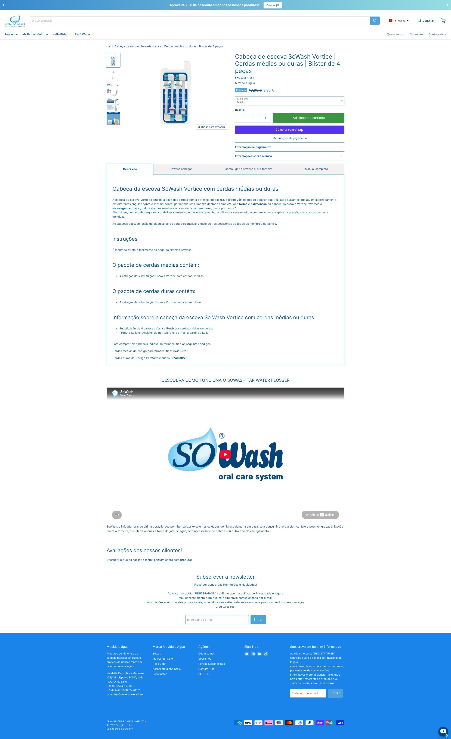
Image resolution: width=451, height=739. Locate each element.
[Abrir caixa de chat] (443, 732)
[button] (399, 20)
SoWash (10, 34)
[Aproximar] (375, 21)
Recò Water (83, 34)
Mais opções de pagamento (290, 138)
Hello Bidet (60, 34)
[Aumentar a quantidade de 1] (265, 118)
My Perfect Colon (34, 34)
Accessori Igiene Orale (167, 669)
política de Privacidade (256, 593)
